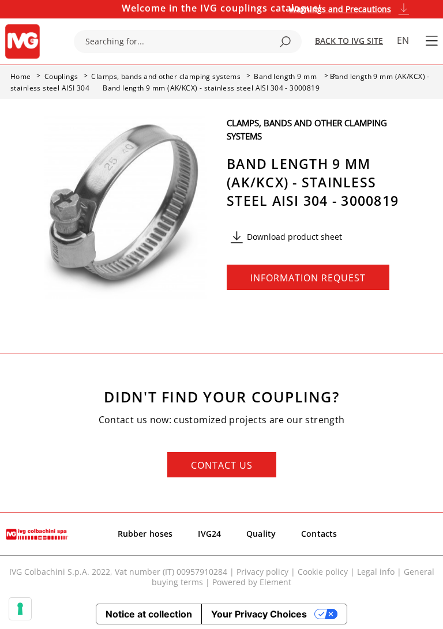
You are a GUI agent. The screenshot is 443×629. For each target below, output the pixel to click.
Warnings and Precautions (340, 8)
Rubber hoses (145, 533)
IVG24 (209, 533)
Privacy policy (262, 571)
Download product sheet (294, 236)
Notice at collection (149, 614)
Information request (308, 278)
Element (275, 582)
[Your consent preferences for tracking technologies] (20, 609)
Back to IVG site (349, 40)
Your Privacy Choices (259, 614)
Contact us (222, 465)
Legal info (376, 571)
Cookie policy (323, 571)
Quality (261, 533)
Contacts (319, 533)
